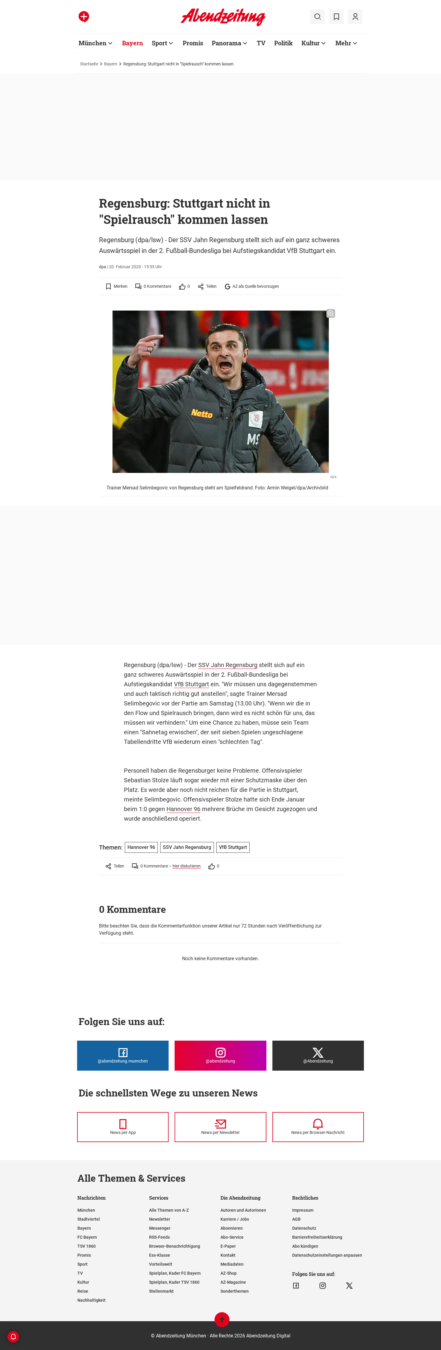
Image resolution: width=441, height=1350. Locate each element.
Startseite (89, 64)
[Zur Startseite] (223, 25)
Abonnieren (231, 1228)
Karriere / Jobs (234, 1219)
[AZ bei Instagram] (322, 1286)
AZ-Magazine (233, 1282)
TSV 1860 (86, 1246)
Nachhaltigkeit (91, 1300)
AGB (296, 1219)
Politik (283, 43)
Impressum (303, 1210)
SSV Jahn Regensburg (227, 665)
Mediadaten (232, 1264)
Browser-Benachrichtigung (174, 1246)
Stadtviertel (88, 1219)
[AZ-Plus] (84, 17)
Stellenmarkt (161, 1291)
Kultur (311, 43)
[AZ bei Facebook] (296, 1286)
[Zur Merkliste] (336, 17)
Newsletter (159, 1219)
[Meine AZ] (355, 17)
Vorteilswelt (160, 1264)
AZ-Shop (228, 1273)
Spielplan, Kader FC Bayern (175, 1273)
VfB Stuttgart (191, 684)
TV (261, 43)
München (92, 43)
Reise (82, 1291)
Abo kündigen (305, 1246)
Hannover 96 (183, 809)
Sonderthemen (234, 1291)
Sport (159, 43)
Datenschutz (304, 1228)
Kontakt (228, 1255)
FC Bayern (87, 1237)
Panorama (226, 43)
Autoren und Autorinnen (243, 1210)
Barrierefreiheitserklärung (317, 1237)
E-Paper (228, 1246)
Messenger (159, 1228)
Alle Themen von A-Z (169, 1210)
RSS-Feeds (159, 1237)
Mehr (343, 43)
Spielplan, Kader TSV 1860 (174, 1282)
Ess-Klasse (159, 1255)
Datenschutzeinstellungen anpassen (327, 1255)
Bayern (132, 43)
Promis (193, 43)
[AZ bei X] (349, 1286)
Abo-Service (232, 1237)
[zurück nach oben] (222, 1322)
